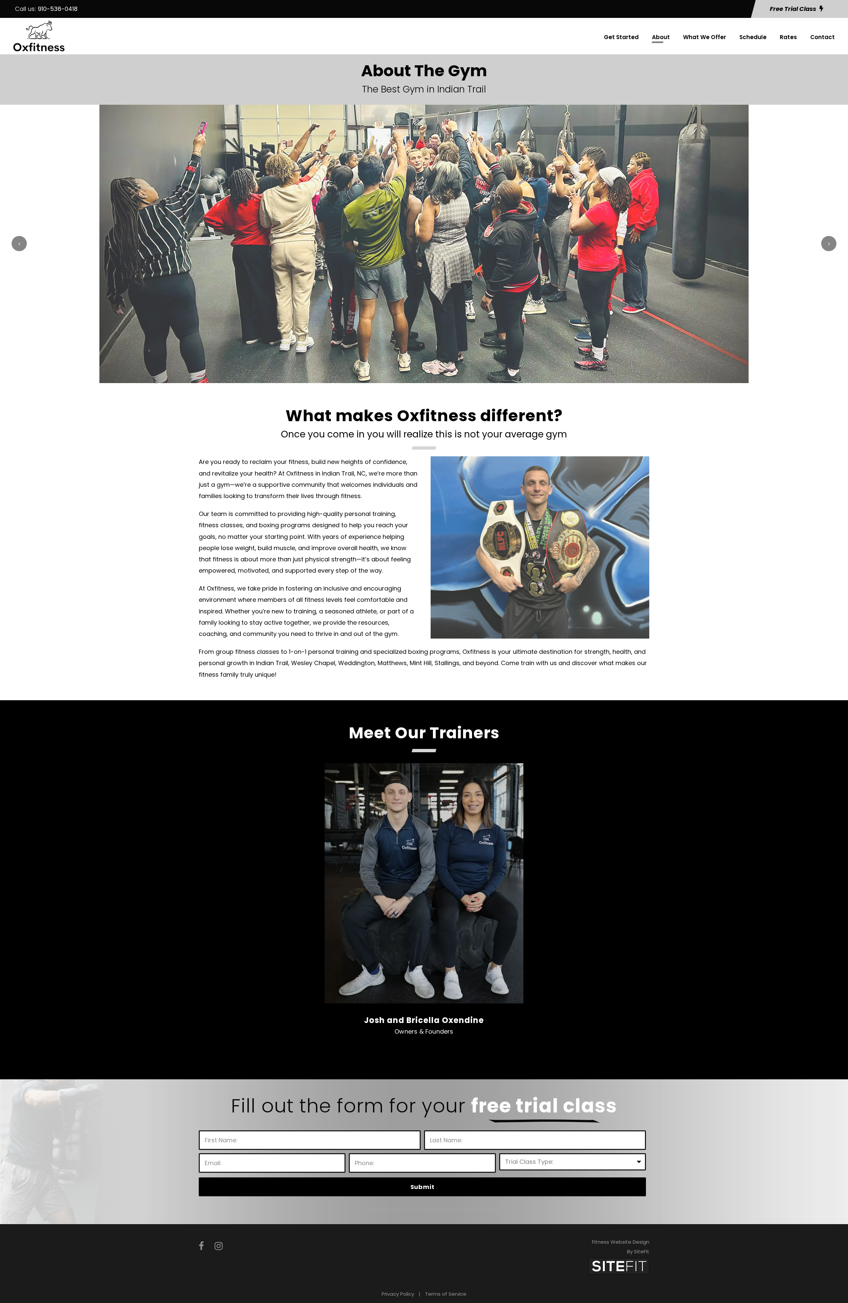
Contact (822, 37)
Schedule (753, 37)
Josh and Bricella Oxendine (424, 1020)
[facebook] (201, 1246)
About (661, 37)
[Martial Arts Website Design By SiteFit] (618, 1265)
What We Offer (704, 37)
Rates (788, 37)
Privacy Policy (398, 1293)
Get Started (621, 37)
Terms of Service (445, 1293)
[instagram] (219, 1246)
